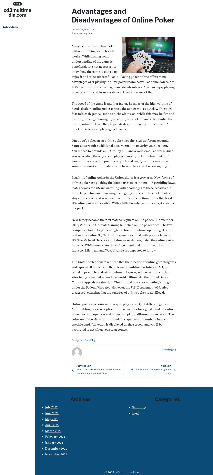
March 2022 (53, 431)
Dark (17, 4)
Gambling (90, 340)
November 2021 (56, 454)
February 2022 (55, 437)
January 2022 (54, 443)
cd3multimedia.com (17, 12)
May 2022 (51, 419)
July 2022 (51, 407)
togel (135, 413)
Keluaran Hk (10, 26)
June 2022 (52, 413)
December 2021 (56, 449)
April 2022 (52, 425)
